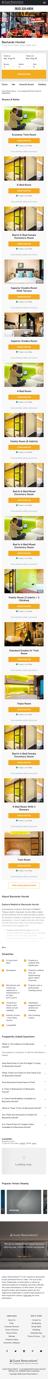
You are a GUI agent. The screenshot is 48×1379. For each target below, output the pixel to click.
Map (13, 84)
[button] (2, 25)
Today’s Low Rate (25, 146)
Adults (21, 64)
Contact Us (36, 1320)
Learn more (6, 93)
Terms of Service (11, 1330)
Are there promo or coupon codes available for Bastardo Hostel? (18, 1126)
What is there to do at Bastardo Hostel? (21, 1108)
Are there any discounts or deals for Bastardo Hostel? (19, 1116)
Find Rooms (24, 74)
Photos (5, 84)
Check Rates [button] (24, 140)
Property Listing (12, 1339)
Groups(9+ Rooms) (26, 84)
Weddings (42, 84)
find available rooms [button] (24, 885)
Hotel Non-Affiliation (12, 1343)
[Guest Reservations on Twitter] (16, 1351)
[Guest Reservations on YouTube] (40, 1351)
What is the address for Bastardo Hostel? (18, 1045)
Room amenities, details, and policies (24, 151)
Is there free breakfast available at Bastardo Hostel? (19, 1100)
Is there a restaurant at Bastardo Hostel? (18, 1090)
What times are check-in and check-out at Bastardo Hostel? (21, 1074)
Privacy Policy (11, 1333)
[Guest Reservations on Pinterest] (33, 1351)
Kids (34, 64)
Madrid (22, 1143)
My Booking (36, 1323)
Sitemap (11, 1336)
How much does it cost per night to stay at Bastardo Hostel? (21, 1065)
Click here (27, 1295)
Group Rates (36, 1326)
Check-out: (30, 56)
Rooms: (6, 64)
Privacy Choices (34, 1336)
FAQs (12, 1323)
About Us (11, 1320)
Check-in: (7, 56)
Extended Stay (36, 1333)
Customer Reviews (11, 1326)
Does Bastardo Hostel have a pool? (18, 1082)
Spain (34, 1143)
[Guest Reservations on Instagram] (24, 1351)
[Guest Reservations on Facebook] (8, 1351)
